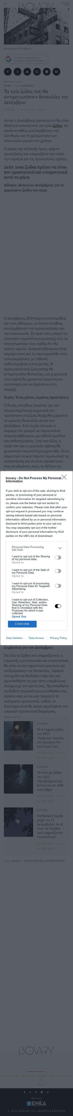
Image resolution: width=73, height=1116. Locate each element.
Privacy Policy (58, 638)
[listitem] (36, 548)
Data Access (36, 638)
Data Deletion (14, 638)
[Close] (65, 478)
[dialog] (36, 558)
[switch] (58, 557)
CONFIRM (22, 624)
